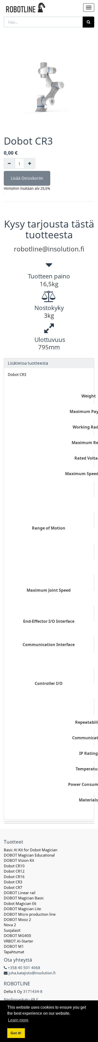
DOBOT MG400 (17, 935)
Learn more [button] (18, 1020)
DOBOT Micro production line (30, 914)
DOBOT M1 (14, 946)
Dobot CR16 (14, 876)
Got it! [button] (16, 1033)
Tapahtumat (14, 951)
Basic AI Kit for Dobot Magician (30, 849)
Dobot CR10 (14, 865)
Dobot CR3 (17, 374)
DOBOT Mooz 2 (17, 919)
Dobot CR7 (13, 887)
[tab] (49, 363)
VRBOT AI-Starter (18, 941)
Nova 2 (10, 924)
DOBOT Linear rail (19, 892)
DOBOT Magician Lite (22, 908)
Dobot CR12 (14, 871)
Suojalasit (12, 930)
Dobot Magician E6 (20, 903)
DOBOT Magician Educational (29, 855)
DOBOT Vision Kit (19, 860)
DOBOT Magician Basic (24, 897)
